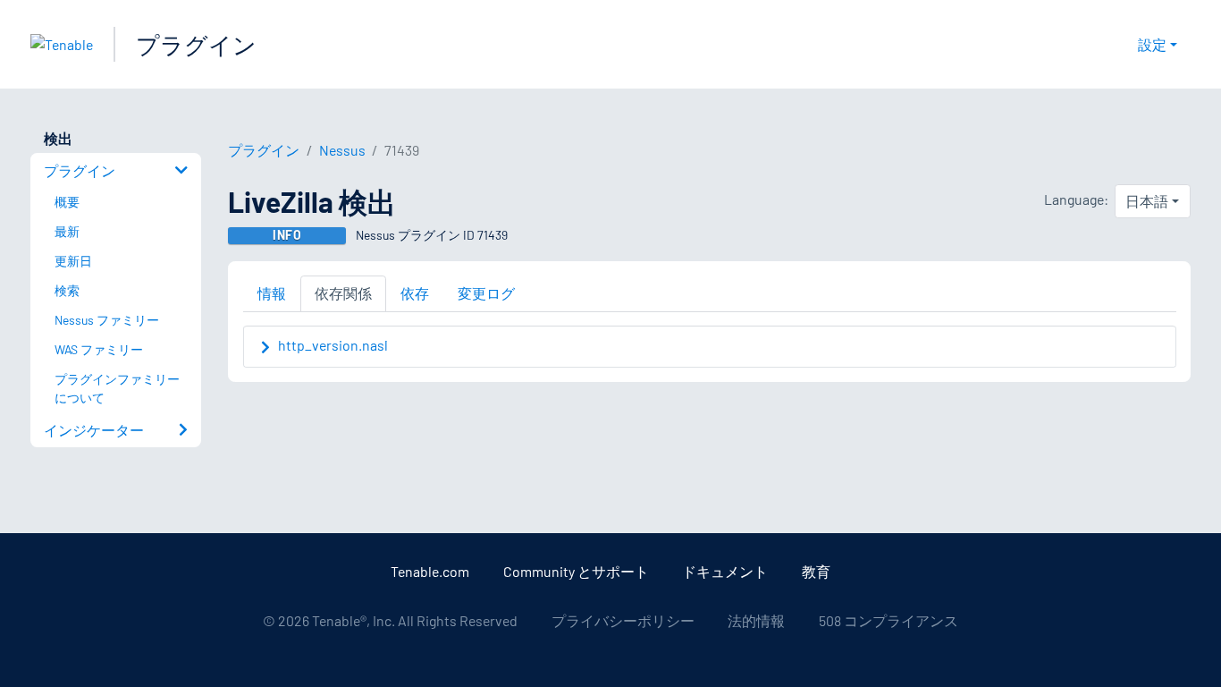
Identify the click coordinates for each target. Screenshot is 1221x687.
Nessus (342, 149)
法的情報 (756, 620)
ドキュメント (725, 571)
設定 (1152, 44)
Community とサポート (576, 571)
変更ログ (486, 292)
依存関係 (343, 292)
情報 (271, 292)
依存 (414, 292)
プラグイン (196, 44)
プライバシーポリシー (623, 620)
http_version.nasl (333, 344)
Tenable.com (430, 571)
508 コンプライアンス (888, 620)
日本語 (1146, 200)
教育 (816, 571)
